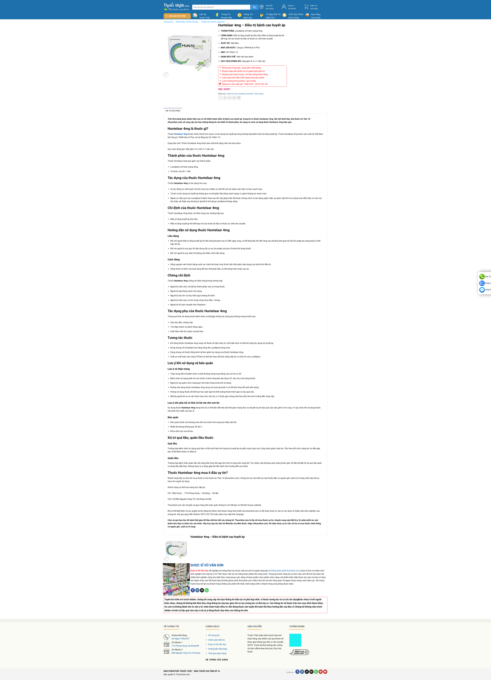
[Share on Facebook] (220, 98)
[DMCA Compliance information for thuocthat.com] (299, 652)
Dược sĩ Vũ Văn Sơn (217, 644)
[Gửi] (254, 7)
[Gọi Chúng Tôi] (207, 590)
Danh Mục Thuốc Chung (187, 22)
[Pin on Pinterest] (234, 98)
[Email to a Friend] (230, 98)
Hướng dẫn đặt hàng (217, 649)
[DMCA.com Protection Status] (295, 640)
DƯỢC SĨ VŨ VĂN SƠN (207, 565)
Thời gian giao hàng (217, 653)
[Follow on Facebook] (193, 590)
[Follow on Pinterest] (321, 672)
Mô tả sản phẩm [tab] (173, 111)
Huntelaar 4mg (181, 134)
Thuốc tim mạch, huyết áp (213, 22)
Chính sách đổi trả (216, 640)
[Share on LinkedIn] (239, 98)
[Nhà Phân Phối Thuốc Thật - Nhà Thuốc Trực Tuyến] (176, 6)
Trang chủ (168, 22)
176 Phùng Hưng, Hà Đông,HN (185, 646)
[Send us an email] (202, 590)
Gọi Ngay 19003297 (180, 638)
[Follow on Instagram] (197, 590)
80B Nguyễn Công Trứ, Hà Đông (185, 653)
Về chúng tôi (213, 635)
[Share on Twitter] (225, 98)
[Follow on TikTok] (307, 672)
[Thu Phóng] (166, 74)
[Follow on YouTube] (325, 672)
